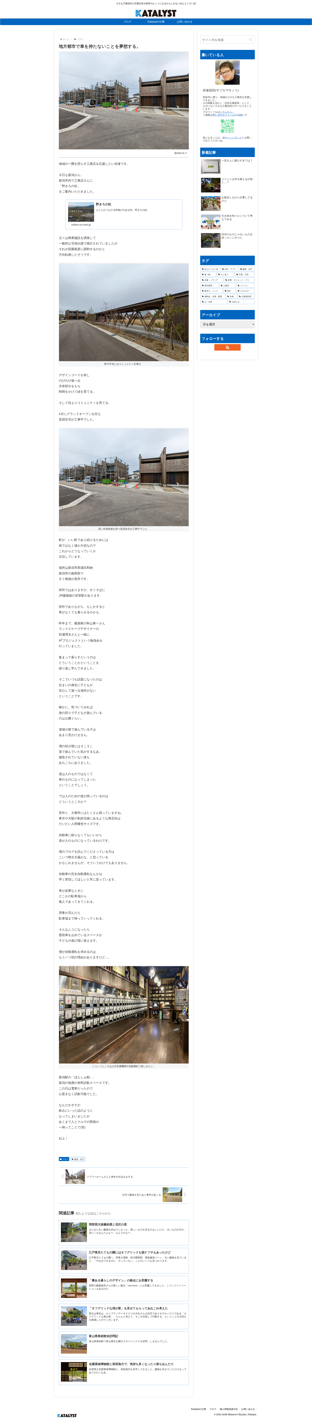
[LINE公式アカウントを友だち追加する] (227, 126)
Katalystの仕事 (198, 1409)
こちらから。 (227, 111)
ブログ (65, 1159)
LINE (239, 114)
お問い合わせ (248, 1409)
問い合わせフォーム (223, 114)
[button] (250, 39)
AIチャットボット (232, 137)
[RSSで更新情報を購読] (227, 347)
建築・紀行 (79, 1159)
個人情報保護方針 (229, 1409)
